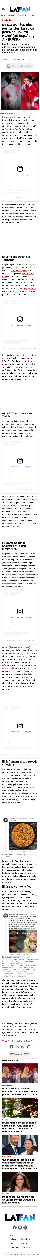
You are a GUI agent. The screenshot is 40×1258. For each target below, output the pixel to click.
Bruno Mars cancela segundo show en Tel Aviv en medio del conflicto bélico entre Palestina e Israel (19, 1127)
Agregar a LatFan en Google (19, 66)
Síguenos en (21, 1054)
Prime (14, 1235)
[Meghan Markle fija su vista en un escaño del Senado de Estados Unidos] (20, 1182)
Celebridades (12, 15)
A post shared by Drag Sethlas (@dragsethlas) (20, 348)
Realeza (22, 15)
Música (5, 1120)
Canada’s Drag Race (20, 647)
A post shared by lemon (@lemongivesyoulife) (20, 755)
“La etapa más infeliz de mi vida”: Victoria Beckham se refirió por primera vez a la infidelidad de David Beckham (19, 1164)
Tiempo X (14, 1243)
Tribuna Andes (14, 1247)
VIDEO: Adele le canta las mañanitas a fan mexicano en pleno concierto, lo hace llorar (19, 1091)
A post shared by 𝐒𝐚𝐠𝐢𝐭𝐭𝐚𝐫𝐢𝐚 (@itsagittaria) (20, 640)
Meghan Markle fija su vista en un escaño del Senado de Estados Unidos (18, 1199)
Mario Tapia (9, 60)
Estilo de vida (32, 15)
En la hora (14, 1239)
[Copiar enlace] (28, 1046)
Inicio (3, 15)
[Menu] (4, 9)
